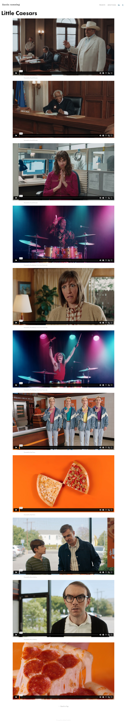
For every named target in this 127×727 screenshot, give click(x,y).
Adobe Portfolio (67, 720)
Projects (102, 5)
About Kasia (112, 5)
